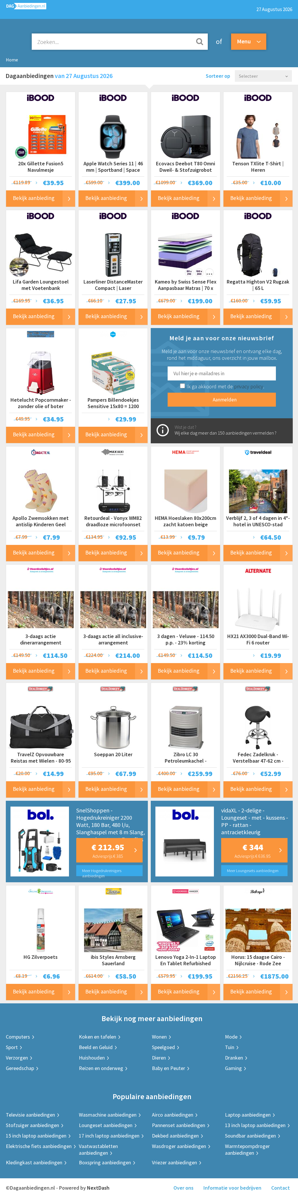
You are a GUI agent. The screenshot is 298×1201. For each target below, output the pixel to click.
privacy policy (248, 386)
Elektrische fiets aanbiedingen (39, 1146)
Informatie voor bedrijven (232, 1187)
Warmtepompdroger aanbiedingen (247, 1149)
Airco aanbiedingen (172, 1114)
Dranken (234, 1057)
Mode (231, 1036)
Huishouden (92, 1057)
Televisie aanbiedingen (30, 1114)
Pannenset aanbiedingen (178, 1125)
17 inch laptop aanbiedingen (109, 1135)
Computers (18, 1036)
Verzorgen (17, 1057)
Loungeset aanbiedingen (105, 1125)
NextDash (98, 1187)
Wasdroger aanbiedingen (179, 1146)
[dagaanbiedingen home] (23, 7)
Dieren (159, 1057)
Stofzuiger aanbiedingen (32, 1125)
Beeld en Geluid (96, 1047)
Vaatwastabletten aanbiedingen (98, 1149)
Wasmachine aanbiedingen (107, 1114)
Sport (12, 1047)
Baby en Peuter (168, 1068)
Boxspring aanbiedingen (105, 1162)
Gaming (233, 1068)
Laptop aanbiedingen (248, 1114)
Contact (280, 1187)
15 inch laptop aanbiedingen (36, 1135)
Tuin (229, 1047)
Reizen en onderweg (101, 1068)
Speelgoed (163, 1047)
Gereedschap (20, 1068)
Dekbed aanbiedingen (175, 1135)
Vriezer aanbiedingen (174, 1162)
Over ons (183, 1187)
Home (12, 60)
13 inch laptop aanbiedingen (255, 1125)
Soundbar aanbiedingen (250, 1135)
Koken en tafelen (97, 1036)
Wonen (159, 1036)
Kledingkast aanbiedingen (34, 1162)
